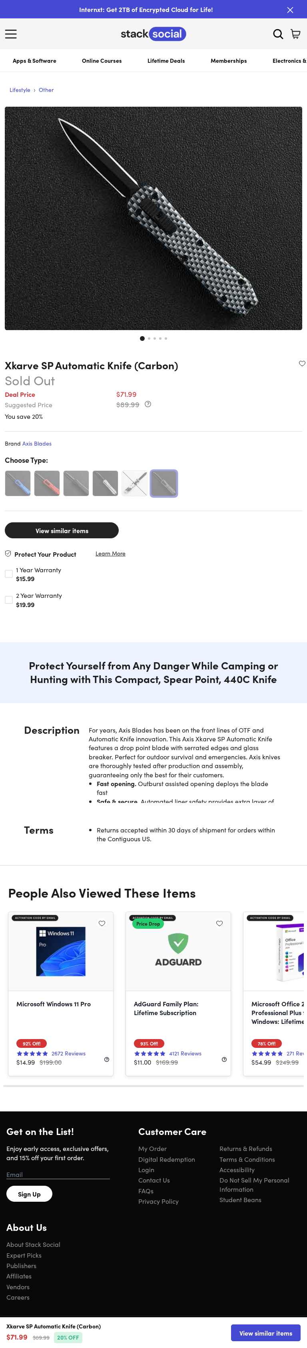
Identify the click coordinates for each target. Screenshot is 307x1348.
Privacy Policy (158, 1201)
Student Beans (240, 1199)
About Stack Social (33, 1244)
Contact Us (154, 1179)
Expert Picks (24, 1254)
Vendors (18, 1286)
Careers (18, 1296)
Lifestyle (20, 90)
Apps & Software (34, 60)
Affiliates (19, 1275)
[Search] (278, 34)
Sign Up (29, 1193)
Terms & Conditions (247, 1159)
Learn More (111, 553)
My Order (152, 1148)
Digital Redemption (166, 1159)
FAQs (146, 1190)
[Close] (290, 10)
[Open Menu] (13, 34)
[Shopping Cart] (295, 34)
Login (146, 1169)
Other (46, 90)
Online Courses (102, 60)
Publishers (21, 1265)
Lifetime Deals (166, 60)
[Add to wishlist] (302, 363)
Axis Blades (37, 443)
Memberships (229, 60)
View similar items (62, 530)
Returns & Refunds (245, 1148)
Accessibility (237, 1169)
